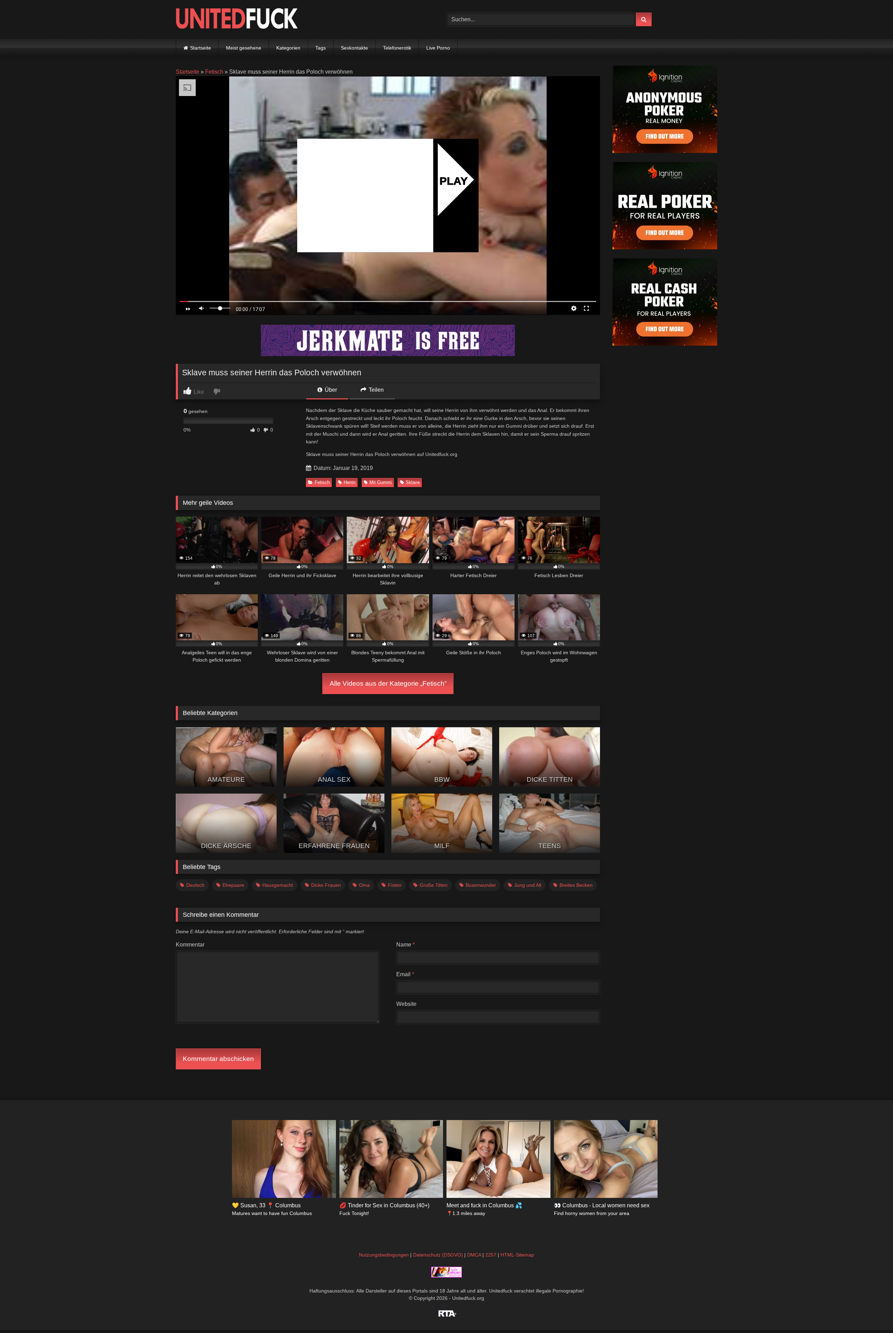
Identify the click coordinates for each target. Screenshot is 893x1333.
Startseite (200, 48)
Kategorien (288, 48)
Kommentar (190, 945)
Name (405, 945)
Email (405, 974)
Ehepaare (233, 885)
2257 (490, 1255)
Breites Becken (576, 885)
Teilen (375, 390)
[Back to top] (871, 1312)
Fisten (395, 885)
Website (406, 1004)
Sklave (413, 482)
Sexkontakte (354, 48)
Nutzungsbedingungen (384, 1255)
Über (330, 390)
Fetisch (214, 72)
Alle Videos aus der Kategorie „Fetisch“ (388, 683)
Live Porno (438, 48)
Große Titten (434, 885)
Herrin (349, 482)
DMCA (474, 1255)
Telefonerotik (397, 48)
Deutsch (195, 885)
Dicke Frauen (326, 885)
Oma (364, 885)
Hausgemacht (277, 885)
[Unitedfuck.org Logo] (237, 19)
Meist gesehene (243, 48)
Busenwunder (481, 885)
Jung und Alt (527, 885)
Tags (320, 48)
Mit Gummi (380, 482)
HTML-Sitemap (517, 1255)
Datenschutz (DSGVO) (438, 1255)
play (454, 181)
